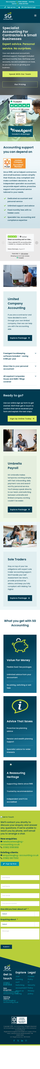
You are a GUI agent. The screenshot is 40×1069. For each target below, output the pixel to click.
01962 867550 (23, 4)
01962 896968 (22, 2)
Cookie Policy (31, 978)
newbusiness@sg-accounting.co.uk (12, 843)
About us (20, 991)
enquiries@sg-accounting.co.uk (21, 855)
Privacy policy (31, 992)
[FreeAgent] (20, 127)
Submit (6, 947)
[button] (20, 356)
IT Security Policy (31, 985)
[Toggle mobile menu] (35, 15)
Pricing (19, 993)
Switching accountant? (20, 986)
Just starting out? (19, 979)
